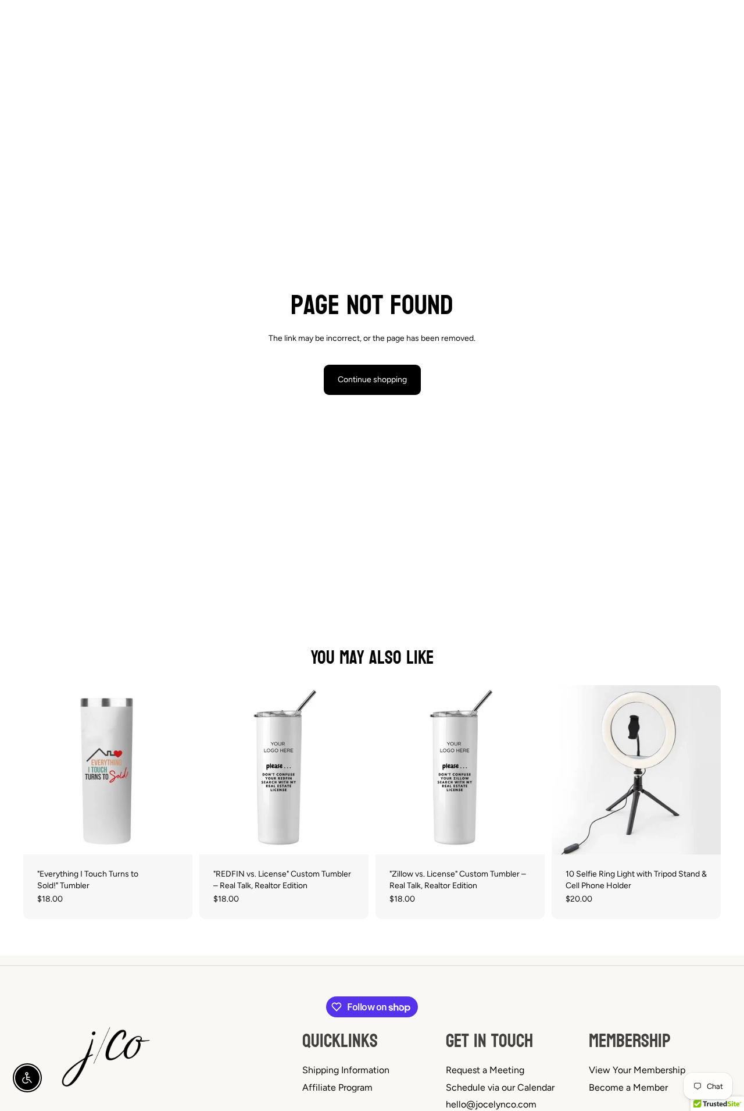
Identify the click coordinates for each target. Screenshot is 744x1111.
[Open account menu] (682, 32)
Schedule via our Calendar (500, 1087)
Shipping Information (345, 1070)
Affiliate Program (337, 1087)
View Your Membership (637, 1070)
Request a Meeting (485, 1070)
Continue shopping (372, 379)
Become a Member (628, 1087)
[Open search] (658, 32)
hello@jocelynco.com (491, 1104)
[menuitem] (549, 32)
